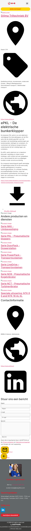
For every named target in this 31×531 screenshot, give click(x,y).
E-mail (3, 412)
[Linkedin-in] (3, 510)
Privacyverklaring (8, 442)
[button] (27, 3)
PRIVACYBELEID (15, 529)
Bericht (3, 421)
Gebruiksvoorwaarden (23, 442)
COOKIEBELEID (26, 527)
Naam (2, 403)
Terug (6, 457)
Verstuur (8, 452)
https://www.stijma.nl (7, 119)
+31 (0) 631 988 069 (18, 485)
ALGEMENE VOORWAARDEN (10, 527)
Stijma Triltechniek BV (14, 15)
